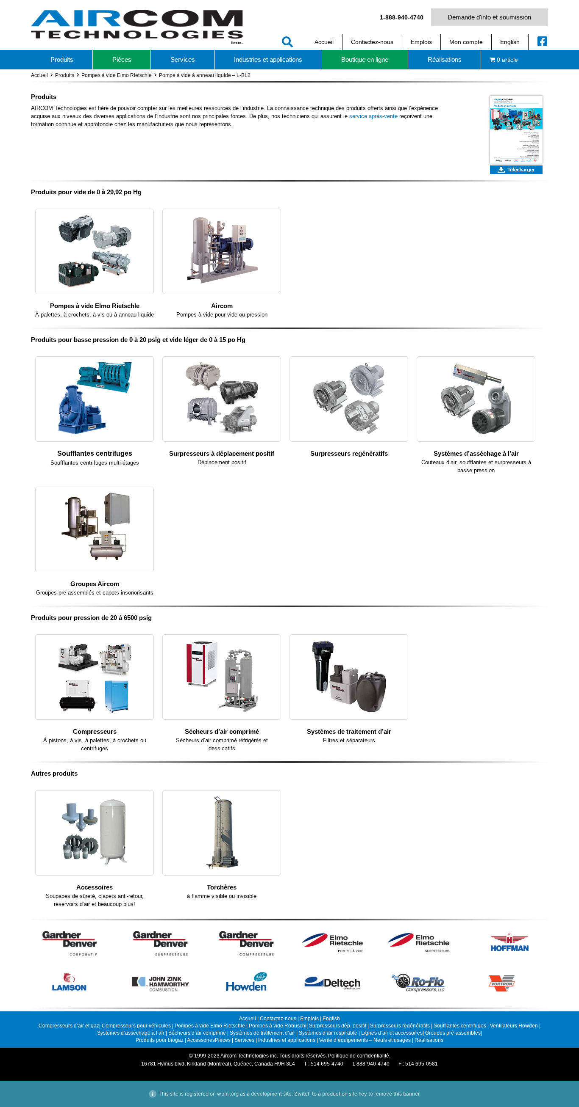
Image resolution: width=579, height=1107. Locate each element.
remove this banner (396, 1093)
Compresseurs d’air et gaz (69, 1026)
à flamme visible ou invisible (221, 896)
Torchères (222, 887)
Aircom (222, 305)
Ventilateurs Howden (514, 1026)
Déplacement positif (222, 462)
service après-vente (373, 116)
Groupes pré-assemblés (453, 1033)
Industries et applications (286, 1040)
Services (244, 1040)
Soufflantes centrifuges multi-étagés (94, 463)
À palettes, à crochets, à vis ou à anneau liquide (94, 314)
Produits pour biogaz (160, 1040)
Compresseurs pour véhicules (136, 1026)
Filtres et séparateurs (349, 740)
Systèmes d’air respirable (329, 1033)
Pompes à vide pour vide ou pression (221, 314)
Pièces (223, 1040)
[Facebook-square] (542, 41)
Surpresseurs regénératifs (349, 453)
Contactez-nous (278, 1019)
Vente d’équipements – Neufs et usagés (365, 1040)
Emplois (309, 1019)
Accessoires (94, 887)
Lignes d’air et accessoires (392, 1033)
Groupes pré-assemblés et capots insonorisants (94, 592)
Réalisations (429, 1040)
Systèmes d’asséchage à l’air (476, 453)
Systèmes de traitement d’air (349, 731)
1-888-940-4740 (401, 17)
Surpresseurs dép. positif (337, 1026)
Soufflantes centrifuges (94, 453)
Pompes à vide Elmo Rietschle (116, 75)
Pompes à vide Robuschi (277, 1026)
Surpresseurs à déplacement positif (221, 453)
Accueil (39, 75)
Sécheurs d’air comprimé (222, 731)
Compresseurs (95, 731)
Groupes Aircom (94, 583)
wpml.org (228, 1093)
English (331, 1019)
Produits (64, 75)
